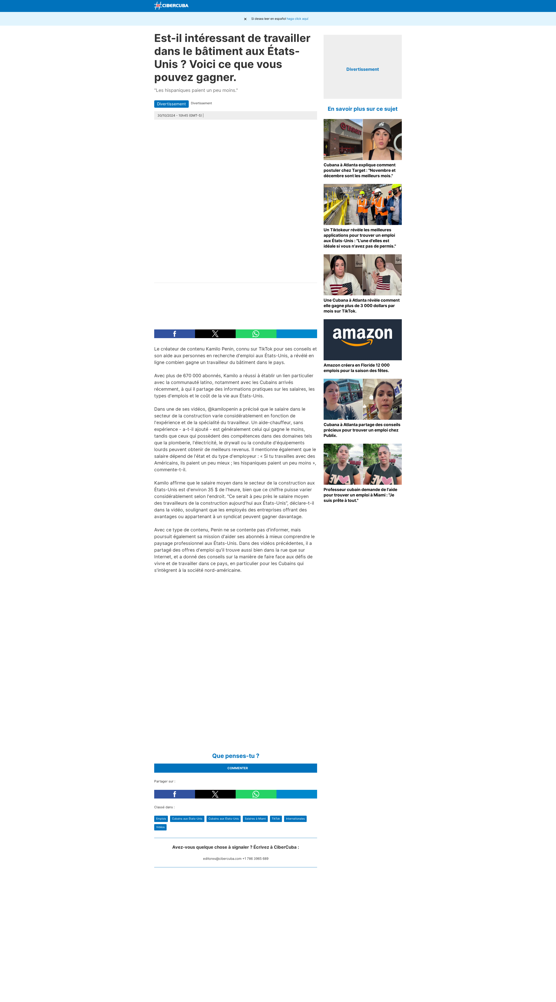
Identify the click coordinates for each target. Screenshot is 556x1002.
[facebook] (359, 89)
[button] (174, 333)
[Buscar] (346, 6)
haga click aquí (297, 18)
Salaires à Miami (255, 818)
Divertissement (171, 103)
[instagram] (366, 89)
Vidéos (160, 827)
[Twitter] (366, 6)
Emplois (161, 818)
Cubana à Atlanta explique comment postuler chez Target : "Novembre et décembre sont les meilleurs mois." (359, 170)
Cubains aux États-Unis (187, 818)
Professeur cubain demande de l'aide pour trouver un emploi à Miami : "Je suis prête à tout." (360, 495)
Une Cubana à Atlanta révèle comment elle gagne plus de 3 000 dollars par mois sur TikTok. (362, 306)
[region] (235, 304)
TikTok (276, 818)
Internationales (295, 818)
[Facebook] (356, 6)
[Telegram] (387, 6)
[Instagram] (397, 6)
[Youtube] (376, 6)
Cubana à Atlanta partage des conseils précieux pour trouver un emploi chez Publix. (362, 430)
